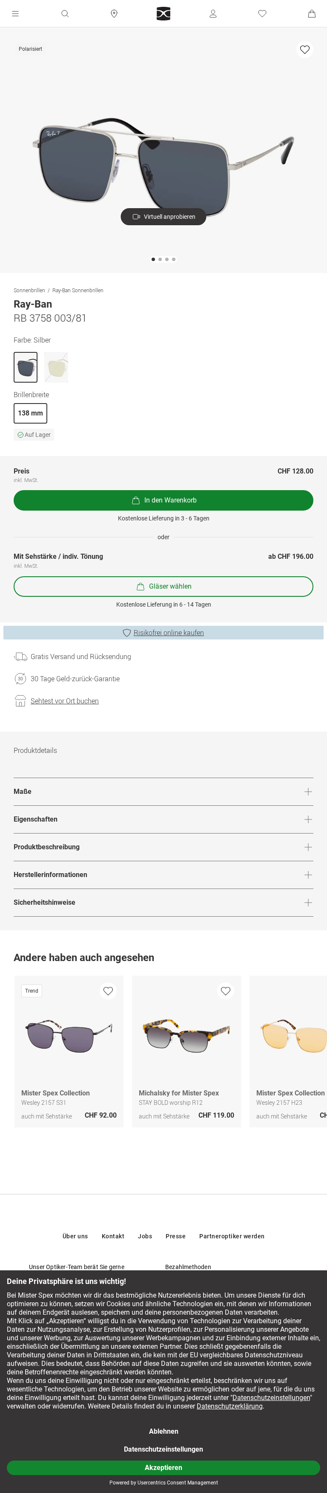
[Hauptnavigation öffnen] (15, 13)
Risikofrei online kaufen (169, 632)
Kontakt (113, 1236)
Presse (176, 1236)
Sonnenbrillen (29, 290)
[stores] (114, 13)
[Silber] (25, 367)
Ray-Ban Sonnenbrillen (77, 290)
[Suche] (64, 13)
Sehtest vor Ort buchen (65, 701)
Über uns (75, 1236)
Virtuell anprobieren (169, 216)
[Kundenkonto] (212, 13)
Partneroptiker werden (232, 1236)
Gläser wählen (170, 586)
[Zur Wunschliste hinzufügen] (304, 49)
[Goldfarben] (56, 367)
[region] (163, 1054)
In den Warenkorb (170, 500)
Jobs (145, 1236)
